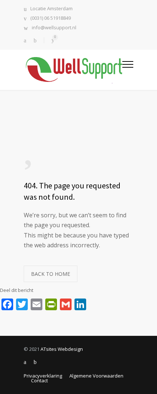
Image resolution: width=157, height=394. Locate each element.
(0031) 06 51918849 (50, 18)
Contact (39, 380)
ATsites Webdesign (62, 349)
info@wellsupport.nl (54, 28)
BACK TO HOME (50, 273)
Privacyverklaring (43, 375)
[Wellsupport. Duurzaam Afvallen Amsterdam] (73, 69)
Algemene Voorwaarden (96, 375)
